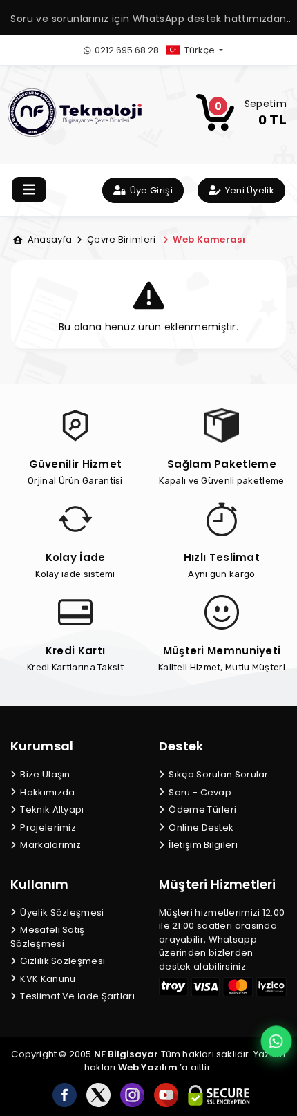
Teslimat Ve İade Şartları (76, 996)
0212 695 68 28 (126, 50)
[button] (205, 50)
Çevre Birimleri (120, 239)
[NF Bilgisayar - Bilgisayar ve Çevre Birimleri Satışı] (75, 112)
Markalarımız (49, 844)
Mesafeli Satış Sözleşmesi (47, 936)
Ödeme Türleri (201, 809)
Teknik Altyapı (51, 809)
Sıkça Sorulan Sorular (217, 774)
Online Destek (199, 827)
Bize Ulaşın (44, 774)
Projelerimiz (47, 827)
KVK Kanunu (46, 978)
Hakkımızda (46, 792)
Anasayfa (49, 239)
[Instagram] (132, 1095)
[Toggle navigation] (29, 189)
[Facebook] (65, 1095)
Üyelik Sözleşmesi (61, 912)
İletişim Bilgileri (202, 844)
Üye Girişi (150, 190)
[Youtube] (166, 1095)
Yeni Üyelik (248, 190)
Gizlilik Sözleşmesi (61, 960)
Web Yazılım (148, 1067)
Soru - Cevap (198, 792)
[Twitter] (98, 1095)
